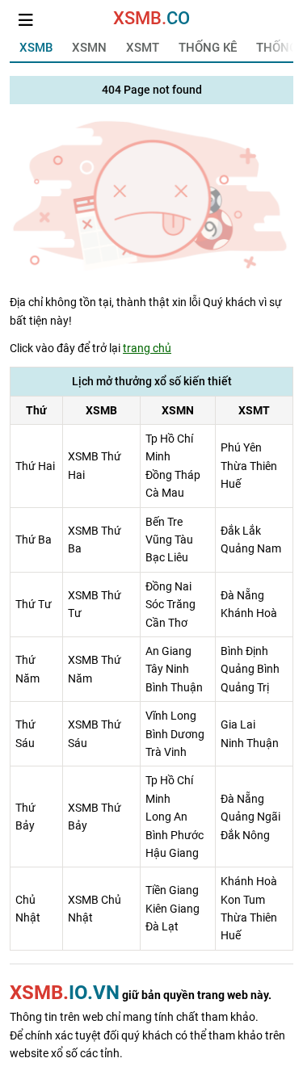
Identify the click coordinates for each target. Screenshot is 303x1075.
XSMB (36, 47)
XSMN (89, 47)
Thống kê (208, 47)
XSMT (142, 47)
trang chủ (147, 348)
